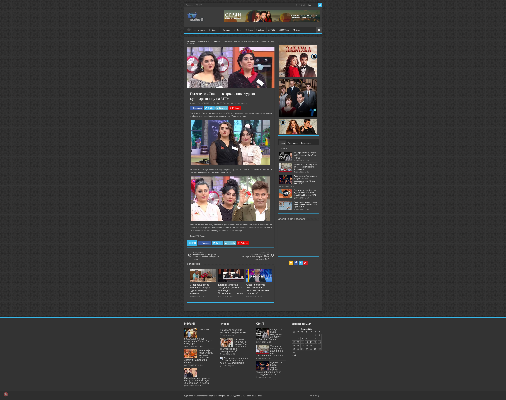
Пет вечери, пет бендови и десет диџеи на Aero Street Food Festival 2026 (305, 192)
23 (319, 345)
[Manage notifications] (6, 394)
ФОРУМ (199, 5)
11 (298, 342)
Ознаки (283, 148)
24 (294, 349)
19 (302, 345)
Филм (239, 30)
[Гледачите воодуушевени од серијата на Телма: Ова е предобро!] (190, 332)
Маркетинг (189, 5)
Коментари (306, 143)
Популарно (293, 143)
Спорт (298, 30)
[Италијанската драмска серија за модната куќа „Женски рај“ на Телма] (190, 372)
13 (307, 342)
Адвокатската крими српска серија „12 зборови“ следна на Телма (206, 256)
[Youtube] (304, 5)
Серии (214, 30)
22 (315, 345)
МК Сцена (285, 30)
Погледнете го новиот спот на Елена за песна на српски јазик (234, 360)
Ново (282, 143)
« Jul (294, 355)
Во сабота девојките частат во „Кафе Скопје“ (233, 331)
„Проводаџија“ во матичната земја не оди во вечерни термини (200, 288)
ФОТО (272, 30)
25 (298, 349)
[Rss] (297, 5)
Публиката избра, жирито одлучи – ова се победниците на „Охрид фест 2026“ (305, 179)
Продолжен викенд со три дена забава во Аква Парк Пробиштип (305, 204)
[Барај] (320, 5)
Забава (261, 30)
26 (302, 349)
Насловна (189, 29)
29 (315, 349)
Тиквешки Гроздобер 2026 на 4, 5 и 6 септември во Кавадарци (305, 166)
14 (311, 342)
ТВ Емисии (215, 41)
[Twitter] (301, 5)
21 (311, 345)
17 (294, 345)
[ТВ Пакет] (195, 16)
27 (307, 349)
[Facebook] (299, 5)
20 (307, 345)
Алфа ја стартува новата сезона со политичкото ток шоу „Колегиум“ (257, 288)
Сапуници (226, 30)
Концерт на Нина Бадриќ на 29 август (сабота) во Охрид (305, 155)
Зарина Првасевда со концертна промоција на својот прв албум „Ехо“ (255, 256)
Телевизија (201, 30)
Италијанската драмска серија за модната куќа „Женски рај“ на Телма (197, 380)
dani (194, 103)
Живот (250, 30)
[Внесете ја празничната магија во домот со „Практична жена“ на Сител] (190, 353)
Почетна (191, 41)
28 (311, 349)
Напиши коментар (241, 103)
